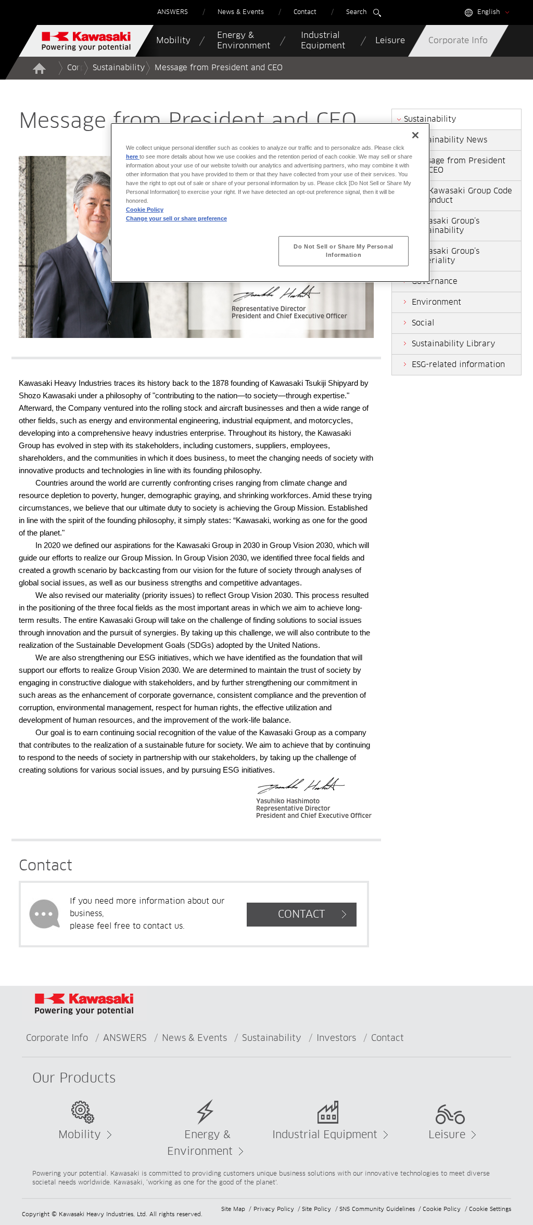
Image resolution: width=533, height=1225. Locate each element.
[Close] (415, 135)
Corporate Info (57, 1038)
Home (39, 68)
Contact (387, 1038)
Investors (336, 1038)
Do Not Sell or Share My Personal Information (343, 250)
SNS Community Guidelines (377, 1209)
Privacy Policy (273, 1209)
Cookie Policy (442, 1209)
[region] (270, 202)
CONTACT (301, 914)
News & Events (194, 1038)
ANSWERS (125, 1038)
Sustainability (119, 68)
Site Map (233, 1209)
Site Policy (316, 1209)
